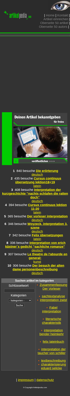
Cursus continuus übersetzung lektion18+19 (38, 180)
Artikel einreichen (55, 19)
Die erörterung (47, 171)
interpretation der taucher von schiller (52, 351)
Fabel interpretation (51, 309)
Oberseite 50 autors (53, 27)
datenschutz (45, 380)
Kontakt (62, 15)
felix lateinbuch (53, 342)
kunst (37, 262)
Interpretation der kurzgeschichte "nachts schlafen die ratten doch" (35, 193)
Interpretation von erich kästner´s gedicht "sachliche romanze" (35, 244)
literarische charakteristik (51, 321)
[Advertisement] (35, 75)
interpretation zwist (53, 300)
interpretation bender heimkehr (51, 332)
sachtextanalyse (53, 296)
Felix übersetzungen (47, 235)
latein (37, 186)
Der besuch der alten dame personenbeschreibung (38, 267)
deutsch (37, 174)
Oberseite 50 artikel (54, 23)
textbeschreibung (53, 360)
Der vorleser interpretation (47, 216)
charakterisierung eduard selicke (53, 366)
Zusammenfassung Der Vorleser (53, 286)
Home (50, 15)
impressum (26, 380)
